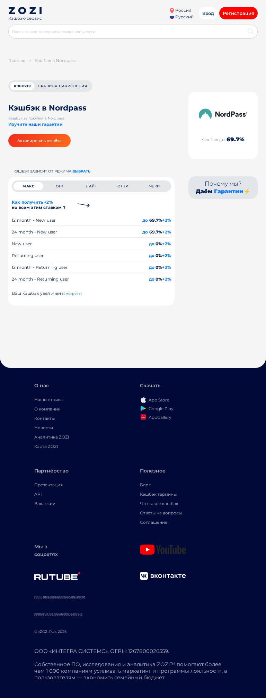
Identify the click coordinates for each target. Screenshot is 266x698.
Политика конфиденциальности (59, 597)
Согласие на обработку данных (58, 614)
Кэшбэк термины (158, 494)
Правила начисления (62, 86)
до (145, 220)
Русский (184, 17)
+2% (166, 220)
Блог (145, 484)
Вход (208, 13)
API (38, 494)
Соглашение (153, 522)
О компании (47, 409)
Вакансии (44, 503)
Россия (182, 10)
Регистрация (238, 13)
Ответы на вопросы (161, 512)
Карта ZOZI (46, 446)
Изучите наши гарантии (35, 124)
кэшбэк (22, 86)
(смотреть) (72, 293)
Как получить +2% (38, 205)
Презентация (48, 484)
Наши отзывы (48, 399)
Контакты (44, 418)
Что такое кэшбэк (159, 503)
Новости (43, 427)
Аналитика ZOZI (51, 437)
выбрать (81, 171)
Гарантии (228, 191)
